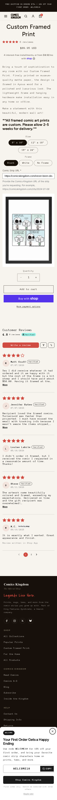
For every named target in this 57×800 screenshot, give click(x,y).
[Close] (52, 731)
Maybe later (28, 794)
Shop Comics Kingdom (28, 780)
